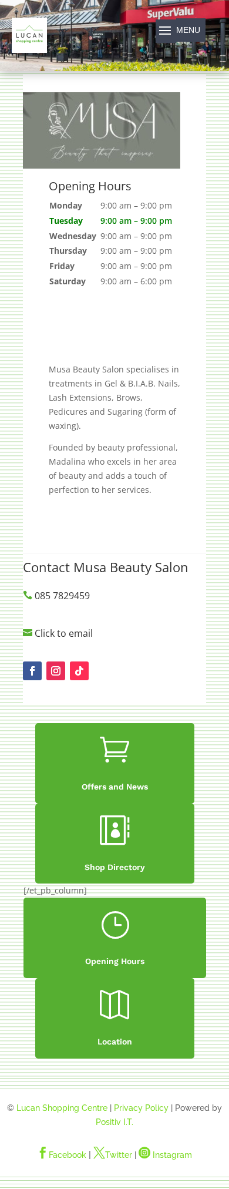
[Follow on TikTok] (79, 670)
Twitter (112, 1155)
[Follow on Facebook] (32, 670)
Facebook (61, 1155)
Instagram (165, 1155)
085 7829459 (62, 595)
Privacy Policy (141, 1108)
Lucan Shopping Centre (61, 1108)
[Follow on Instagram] (55, 670)
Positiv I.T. (114, 1122)
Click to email (64, 633)
